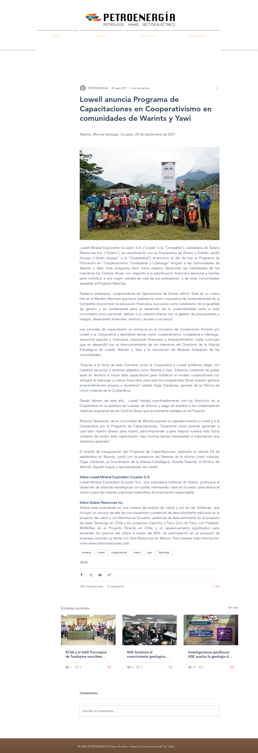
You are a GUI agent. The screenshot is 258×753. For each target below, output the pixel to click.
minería (86, 552)
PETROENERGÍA (71, 62)
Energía (128, 62)
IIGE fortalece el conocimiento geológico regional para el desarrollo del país (148, 654)
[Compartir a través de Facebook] (81, 575)
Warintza (164, 552)
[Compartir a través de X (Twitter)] (91, 575)
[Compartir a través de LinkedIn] (100, 575)
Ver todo (233, 607)
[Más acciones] (217, 88)
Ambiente (147, 62)
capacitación (119, 552)
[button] (233, 62)
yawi (149, 552)
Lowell (101, 552)
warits (137, 552)
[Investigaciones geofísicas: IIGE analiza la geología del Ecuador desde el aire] (211, 630)
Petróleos (95, 62)
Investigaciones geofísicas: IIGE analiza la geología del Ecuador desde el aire (209, 654)
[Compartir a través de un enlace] (109, 575)
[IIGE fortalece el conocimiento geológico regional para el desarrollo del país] (149, 630)
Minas (112, 62)
